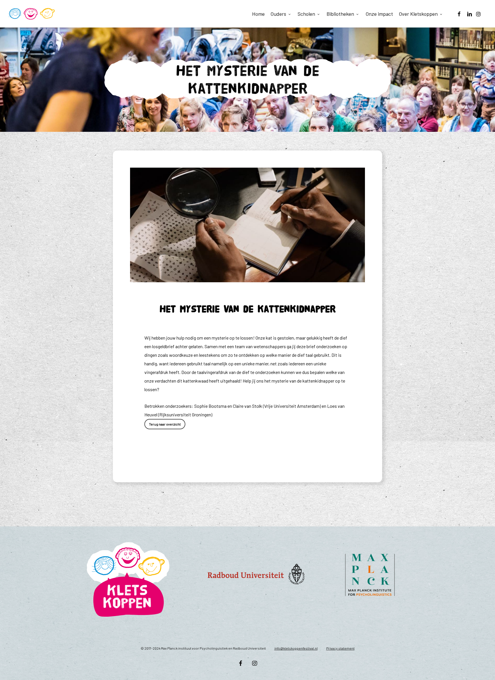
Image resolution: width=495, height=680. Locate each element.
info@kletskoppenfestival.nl (296, 648)
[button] (164, 424)
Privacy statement (340, 648)
